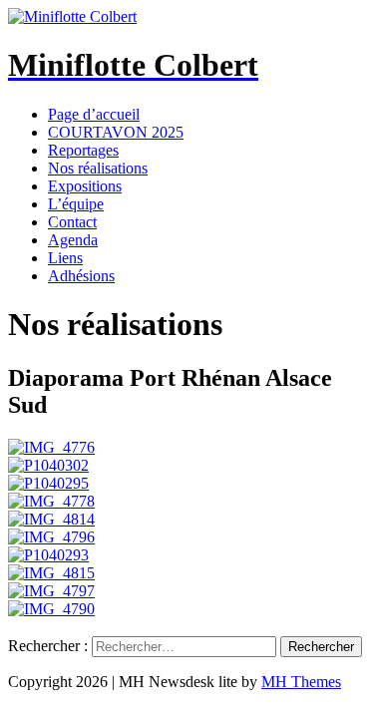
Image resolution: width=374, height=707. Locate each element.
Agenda (73, 239)
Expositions (85, 185)
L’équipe (76, 203)
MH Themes (301, 681)
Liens (65, 257)
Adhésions (81, 275)
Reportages (83, 150)
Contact (72, 221)
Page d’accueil (94, 114)
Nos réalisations (98, 168)
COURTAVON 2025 (116, 132)
